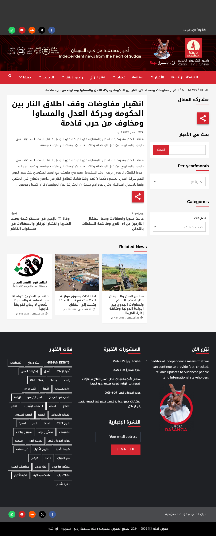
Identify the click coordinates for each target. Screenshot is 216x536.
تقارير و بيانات (24, 432)
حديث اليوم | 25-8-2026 (126, 361)
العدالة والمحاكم (60, 414)
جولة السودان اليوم (59, 440)
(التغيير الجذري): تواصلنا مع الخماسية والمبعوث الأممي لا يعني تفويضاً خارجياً (30, 302)
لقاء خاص (40, 466)
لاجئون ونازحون (61, 466)
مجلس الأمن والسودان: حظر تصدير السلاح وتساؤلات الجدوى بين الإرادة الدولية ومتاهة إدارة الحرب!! (126, 304)
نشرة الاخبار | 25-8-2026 (126, 370)
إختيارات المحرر (29, 371)
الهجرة (22, 423)
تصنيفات (200, 218)
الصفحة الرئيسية (184, 77)
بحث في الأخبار (194, 134)
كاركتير (35, 458)
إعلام (67, 380)
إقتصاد (53, 380)
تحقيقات (64, 432)
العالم (14, 406)
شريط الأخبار (63, 449)
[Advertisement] (108, 12)
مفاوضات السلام (20, 466)
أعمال (47, 371)
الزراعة (17, 397)
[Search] (10, 76)
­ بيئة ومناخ (34, 362)
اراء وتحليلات (62, 388)
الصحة (52, 406)
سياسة (137, 77)
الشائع (66, 406)
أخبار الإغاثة (63, 371)
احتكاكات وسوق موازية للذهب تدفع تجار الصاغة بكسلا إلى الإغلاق (77, 300)
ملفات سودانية (41, 475)
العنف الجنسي (23, 414)
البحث (161, 150)
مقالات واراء (63, 475)
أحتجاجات (15, 362)
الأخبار (159, 77)
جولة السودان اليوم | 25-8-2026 (122, 393)
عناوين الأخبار (41, 449)
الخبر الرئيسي (34, 397)
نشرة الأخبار (20, 475)
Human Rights (58, 362)
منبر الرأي (97, 77)
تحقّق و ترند (45, 432)
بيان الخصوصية (195, 514)
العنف (41, 414)
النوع (35, 423)
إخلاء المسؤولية (175, 514)
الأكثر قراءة (30, 388)
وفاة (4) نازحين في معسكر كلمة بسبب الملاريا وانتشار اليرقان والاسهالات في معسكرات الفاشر (41, 221)
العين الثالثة (63, 423)
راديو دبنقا (74, 77)
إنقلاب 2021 (36, 380)
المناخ (47, 423)
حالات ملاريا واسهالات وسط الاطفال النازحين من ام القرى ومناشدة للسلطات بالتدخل (113, 221)
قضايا (121, 77)
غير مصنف (22, 449)
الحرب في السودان (59, 397)
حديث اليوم (35, 440)
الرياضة (48, 77)
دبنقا (27, 77)
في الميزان (63, 458)
